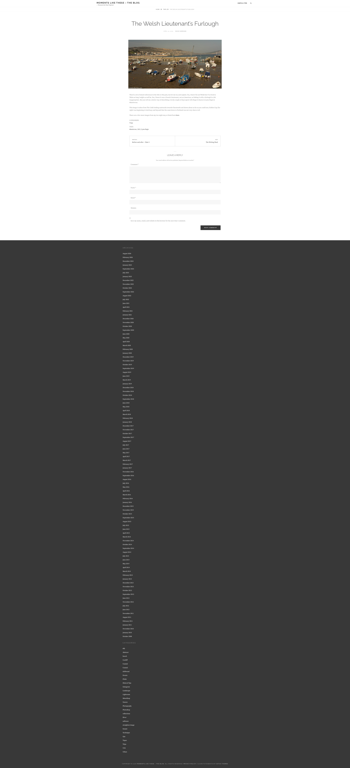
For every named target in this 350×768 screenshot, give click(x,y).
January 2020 (127, 353)
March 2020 (127, 345)
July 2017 (126, 445)
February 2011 (128, 621)
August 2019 (127, 372)
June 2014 (126, 560)
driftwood (126, 672)
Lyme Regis (145, 129)
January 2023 (127, 277)
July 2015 (126, 525)
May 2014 (126, 564)
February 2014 (128, 575)
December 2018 (128, 388)
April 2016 (126, 491)
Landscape (126, 691)
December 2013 (128, 583)
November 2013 (128, 587)
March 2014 (127, 571)
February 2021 (128, 311)
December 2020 (128, 319)
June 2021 (126, 303)
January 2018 (127, 422)
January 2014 (127, 579)
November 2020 (128, 322)
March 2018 (127, 414)
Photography (127, 706)
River (124, 717)
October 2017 (127, 434)
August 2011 (127, 617)
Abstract (126, 652)
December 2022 (128, 280)
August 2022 (127, 296)
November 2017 (128, 430)
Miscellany (126, 698)
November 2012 (128, 602)
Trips (165, 9)
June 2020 (126, 334)
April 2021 (126, 307)
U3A (124, 748)
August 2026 (127, 254)
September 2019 (128, 368)
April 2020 (126, 342)
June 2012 (126, 610)
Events (125, 675)
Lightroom (126, 695)
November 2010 (128, 629)
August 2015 (127, 522)
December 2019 (128, 357)
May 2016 (126, 487)
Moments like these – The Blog (118, 2)
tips (124, 737)
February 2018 (128, 418)
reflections (126, 714)
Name (133, 188)
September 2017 (128, 437)
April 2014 (126, 567)
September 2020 (128, 330)
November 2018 (128, 391)
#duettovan (133, 129)
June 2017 (126, 449)
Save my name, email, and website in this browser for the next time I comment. (158, 221)
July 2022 (126, 300)
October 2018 (127, 395)
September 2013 (128, 594)
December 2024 (128, 261)
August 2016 (127, 479)
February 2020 (128, 349)
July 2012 (126, 606)
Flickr (125, 679)
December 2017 (128, 426)
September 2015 (128, 518)
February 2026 (128, 257)
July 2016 (126, 483)
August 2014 (127, 552)
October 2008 (127, 636)
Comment (135, 164)
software (126, 721)
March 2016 (127, 495)
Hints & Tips (242, 3)
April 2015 (126, 533)
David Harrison (180, 31)
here (177, 115)
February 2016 (128, 499)
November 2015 (128, 510)
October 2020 (127, 326)
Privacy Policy (189, 763)
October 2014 (127, 545)
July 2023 (126, 273)
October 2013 (127, 590)
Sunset (125, 729)
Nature (125, 702)
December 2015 (128, 506)
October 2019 (127, 365)
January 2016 (127, 502)
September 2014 (128, 548)
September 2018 (128, 399)
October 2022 (127, 288)
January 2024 (127, 265)
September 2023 (128, 269)
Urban (125, 752)
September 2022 (128, 292)
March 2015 (127, 537)
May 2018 (126, 407)
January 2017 (127, 468)
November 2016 (128, 472)
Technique (126, 733)
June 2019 (126, 376)
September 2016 (128, 476)
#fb (124, 649)
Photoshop (126, 710)
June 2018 (126, 403)
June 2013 (126, 598)
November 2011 (128, 613)
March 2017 (127, 460)
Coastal (125, 664)
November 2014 (128, 541)
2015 (138, 129)
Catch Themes (222, 763)
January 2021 (127, 315)
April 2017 (126, 457)
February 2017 (128, 464)
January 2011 (127, 625)
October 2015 (127, 514)
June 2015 (126, 529)
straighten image (128, 725)
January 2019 (127, 384)
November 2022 (128, 284)
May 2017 (126, 453)
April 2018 (126, 411)
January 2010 (127, 633)
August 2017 (127, 441)
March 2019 (127, 380)
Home (158, 9)
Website (133, 208)
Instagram (126, 687)
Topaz (125, 740)
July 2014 (126, 556)
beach (125, 656)
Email (133, 198)
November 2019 (128, 361)
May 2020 (126, 338)
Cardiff (125, 660)
